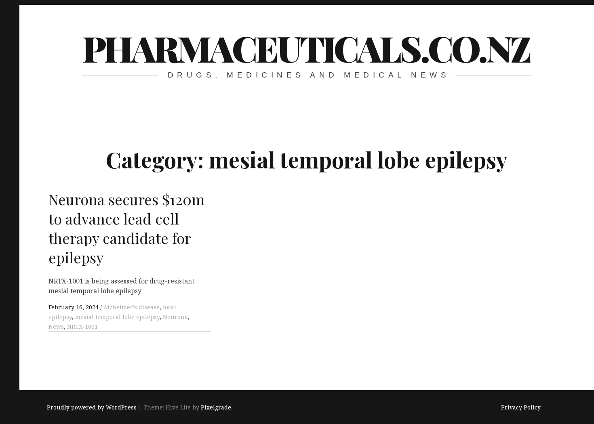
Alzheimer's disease (131, 307)
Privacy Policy (521, 407)
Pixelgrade (216, 407)
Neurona (175, 317)
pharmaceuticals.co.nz (306, 47)
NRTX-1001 (82, 326)
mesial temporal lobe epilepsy (117, 317)
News (56, 326)
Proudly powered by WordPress (92, 407)
